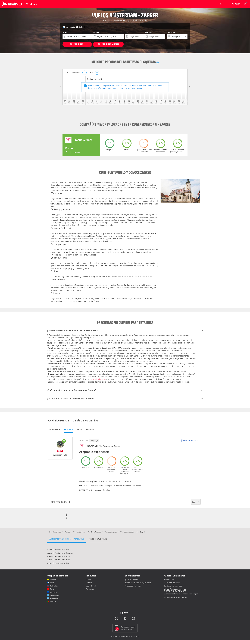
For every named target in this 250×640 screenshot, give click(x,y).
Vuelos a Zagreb (111, 532)
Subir (194, 502)
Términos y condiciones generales (138, 583)
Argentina (54, 598)
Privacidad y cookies (133, 586)
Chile (52, 583)
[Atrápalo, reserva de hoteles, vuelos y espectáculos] (12, 4)
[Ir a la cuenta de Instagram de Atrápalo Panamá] (133, 618)
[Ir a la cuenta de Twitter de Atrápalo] (116, 618)
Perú (52, 589)
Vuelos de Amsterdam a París (58, 549)
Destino (96, 32)
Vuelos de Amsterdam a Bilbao (58, 556)
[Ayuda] (235, 4)
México (53, 601)
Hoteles (89, 583)
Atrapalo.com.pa (54, 532)
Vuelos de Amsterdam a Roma (58, 560)
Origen (65, 32)
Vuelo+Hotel (91, 586)
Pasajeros (171, 32)
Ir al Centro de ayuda (172, 583)
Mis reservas (169, 580)
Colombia (54, 586)
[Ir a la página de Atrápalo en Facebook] (125, 618)
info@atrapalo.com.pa (178, 597)
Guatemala (54, 595)
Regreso (148, 32)
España (53, 579)
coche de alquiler (97, 379)
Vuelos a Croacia (94, 532)
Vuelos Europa (79, 532)
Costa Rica (54, 592)
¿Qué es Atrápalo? (132, 579)
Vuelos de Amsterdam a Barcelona (60, 553)
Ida (126, 32)
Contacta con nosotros (173, 586)
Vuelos (67, 532)
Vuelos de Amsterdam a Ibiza (58, 563)
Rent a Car (90, 589)
